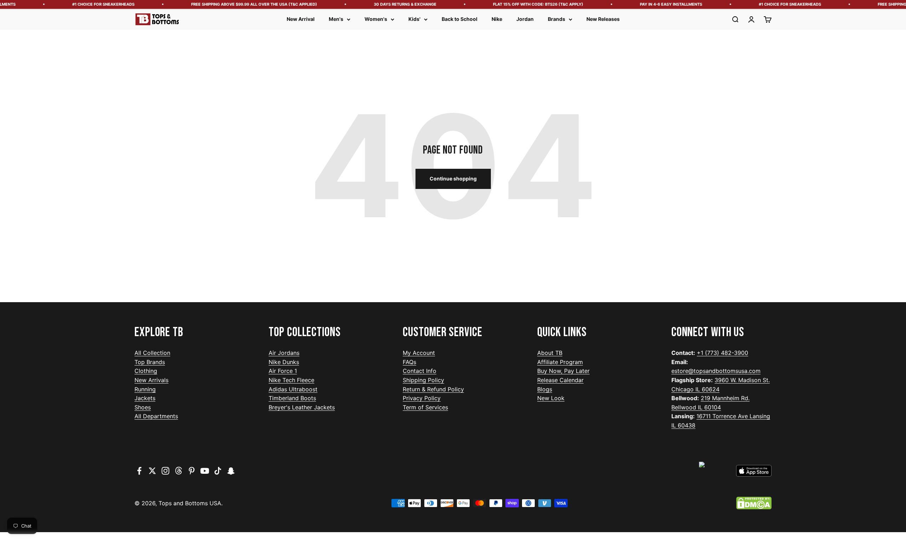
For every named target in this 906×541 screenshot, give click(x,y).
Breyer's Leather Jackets (302, 407)
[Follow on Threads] (178, 471)
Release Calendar (560, 380)
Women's (376, 19)
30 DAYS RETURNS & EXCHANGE (397, 4)
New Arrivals (151, 380)
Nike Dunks (284, 362)
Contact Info (419, 370)
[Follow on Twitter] (152, 471)
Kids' (414, 19)
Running (145, 389)
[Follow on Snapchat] (231, 471)
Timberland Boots (292, 398)
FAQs (409, 362)
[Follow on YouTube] (205, 471)
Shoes (142, 407)
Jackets (144, 398)
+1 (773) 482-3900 (722, 352)
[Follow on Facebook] (139, 471)
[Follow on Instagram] (165, 471)
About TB (549, 352)
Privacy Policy (422, 398)
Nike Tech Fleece (291, 380)
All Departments (156, 416)
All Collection (152, 352)
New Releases (603, 19)
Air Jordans (284, 352)
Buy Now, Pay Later (563, 370)
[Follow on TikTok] (218, 471)
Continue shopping (453, 178)
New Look (550, 398)
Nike (497, 19)
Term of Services (425, 407)
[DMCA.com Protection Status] (754, 503)
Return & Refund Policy (433, 389)
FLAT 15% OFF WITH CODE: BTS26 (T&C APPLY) (530, 4)
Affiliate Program (560, 362)
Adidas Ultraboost (293, 389)
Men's (336, 19)
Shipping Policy (423, 380)
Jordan (525, 19)
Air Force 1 (283, 370)
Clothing (145, 370)
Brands (556, 19)
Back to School (459, 19)
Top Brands (149, 362)
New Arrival (301, 19)
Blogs (544, 389)
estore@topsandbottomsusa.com (716, 370)
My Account (419, 352)
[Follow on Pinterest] (191, 471)
